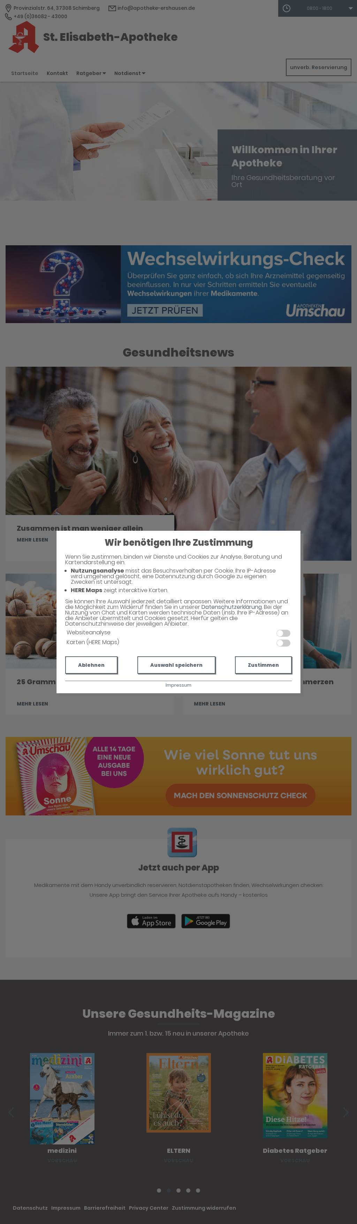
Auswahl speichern (176, 665)
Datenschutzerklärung (232, 607)
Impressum (178, 685)
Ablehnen (91, 665)
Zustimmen (263, 665)
